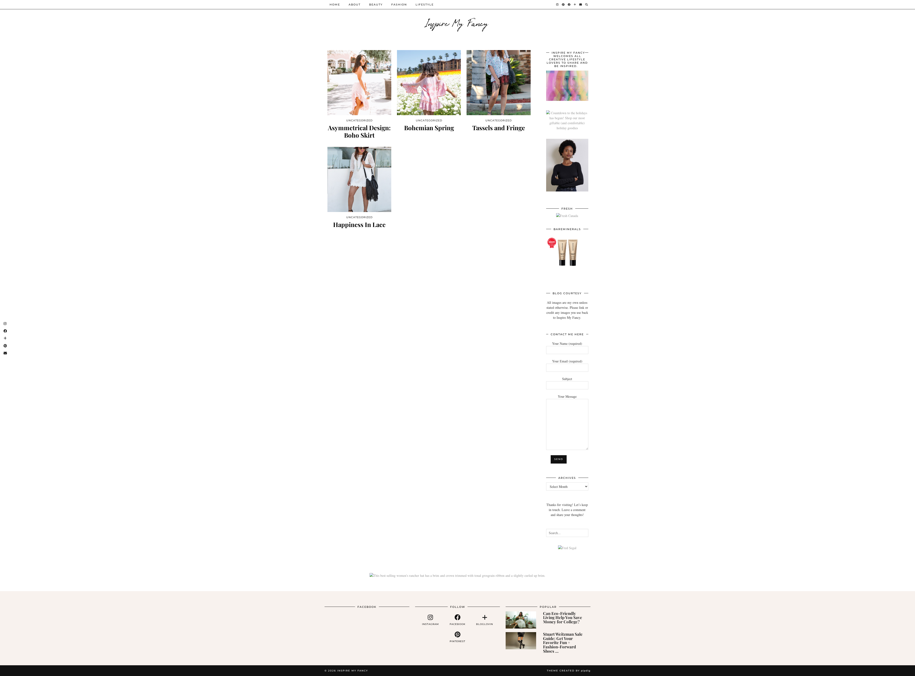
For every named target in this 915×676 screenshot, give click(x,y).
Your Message (567, 396)
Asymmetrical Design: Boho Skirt (359, 131)
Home (335, 4)
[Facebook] (569, 4)
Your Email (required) (567, 361)
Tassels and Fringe (498, 127)
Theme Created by (568, 670)
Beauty (376, 4)
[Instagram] (557, 4)
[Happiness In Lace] (359, 179)
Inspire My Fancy (458, 23)
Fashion (399, 4)
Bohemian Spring (429, 127)
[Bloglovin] (575, 4)
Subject (567, 379)
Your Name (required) (567, 343)
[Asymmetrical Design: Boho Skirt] (359, 82)
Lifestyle (425, 4)
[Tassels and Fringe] (498, 82)
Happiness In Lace (359, 224)
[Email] (580, 4)
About (355, 4)
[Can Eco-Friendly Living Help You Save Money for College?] (521, 620)
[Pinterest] (563, 4)
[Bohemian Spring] (429, 82)
